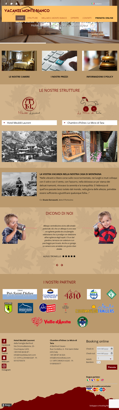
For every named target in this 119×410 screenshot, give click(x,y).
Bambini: (90, 362)
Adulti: (89, 359)
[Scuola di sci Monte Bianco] (25, 308)
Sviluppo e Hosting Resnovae (102, 405)
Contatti (87, 18)
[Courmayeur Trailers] (94, 308)
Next (52, 146)
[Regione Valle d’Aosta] (51, 322)
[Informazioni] (99, 72)
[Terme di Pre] (20, 294)
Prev (7, 146)
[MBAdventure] (94, 294)
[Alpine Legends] (8, 308)
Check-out (90, 353)
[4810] (72, 294)
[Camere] (19, 72)
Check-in (90, 348)
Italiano (98, 3)
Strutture (32, 18)
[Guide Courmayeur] (65, 308)
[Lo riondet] (82, 321)
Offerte (75, 18)
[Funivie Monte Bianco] (47, 308)
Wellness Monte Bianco (54, 18)
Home (20, 18)
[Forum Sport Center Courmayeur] (50, 294)
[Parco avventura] (111, 294)
